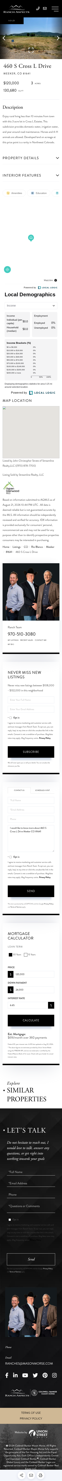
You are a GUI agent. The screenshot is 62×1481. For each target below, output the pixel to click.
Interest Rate (16, 998)
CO (26, 547)
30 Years (17, 954)
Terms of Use (31, 1413)
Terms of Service (16, 907)
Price (11, 967)
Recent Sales (26, 640)
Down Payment (17, 983)
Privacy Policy (44, 738)
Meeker (50, 547)
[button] (5, 38)
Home (6, 547)
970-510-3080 (22, 634)
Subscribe (31, 752)
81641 (9, 552)
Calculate (31, 1020)
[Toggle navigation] (55, 9)
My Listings (13, 640)
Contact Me (40, 640)
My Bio (11, 644)
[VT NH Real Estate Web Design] (31, 1434)
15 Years (31, 954)
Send (31, 891)
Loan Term (15, 947)
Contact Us (19, 790)
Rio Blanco (37, 547)
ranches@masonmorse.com (29, 1361)
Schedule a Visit (42, 790)
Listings (17, 547)
